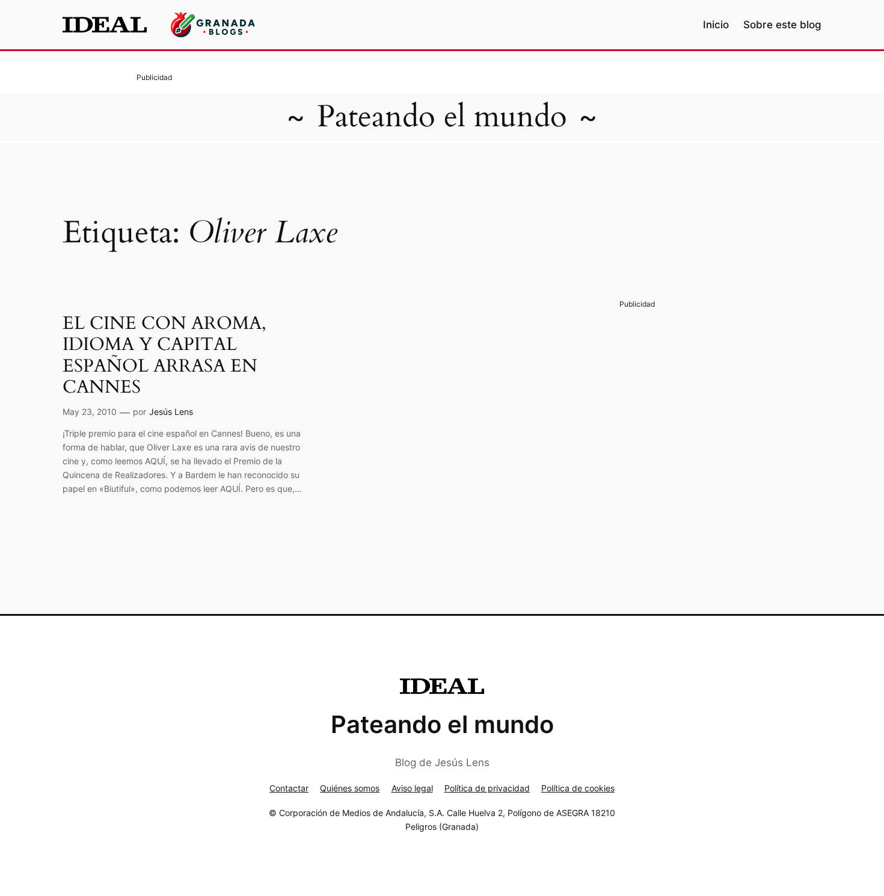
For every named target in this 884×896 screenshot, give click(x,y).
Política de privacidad (487, 788)
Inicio (716, 25)
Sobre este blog (782, 25)
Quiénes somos (349, 788)
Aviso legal (412, 788)
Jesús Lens (171, 412)
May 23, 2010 (90, 412)
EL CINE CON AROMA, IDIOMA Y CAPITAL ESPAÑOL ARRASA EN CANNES (164, 356)
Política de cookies (578, 788)
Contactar (288, 788)
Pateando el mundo (442, 117)
